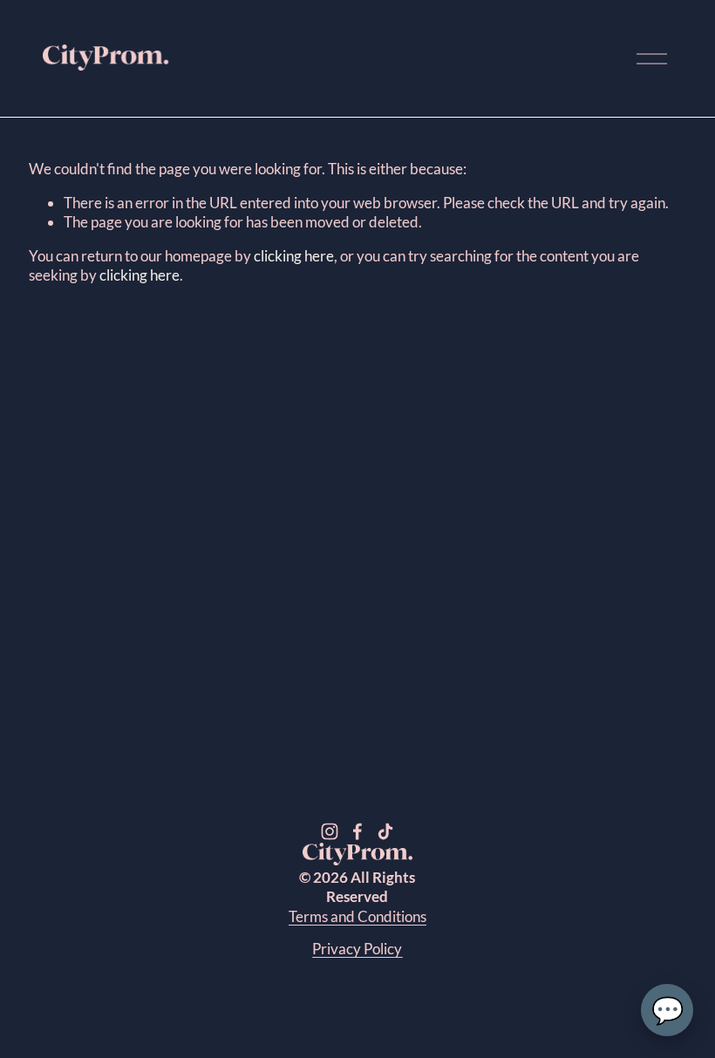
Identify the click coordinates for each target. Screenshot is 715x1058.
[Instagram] (329, 831)
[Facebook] (357, 831)
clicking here (294, 256)
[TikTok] (385, 831)
